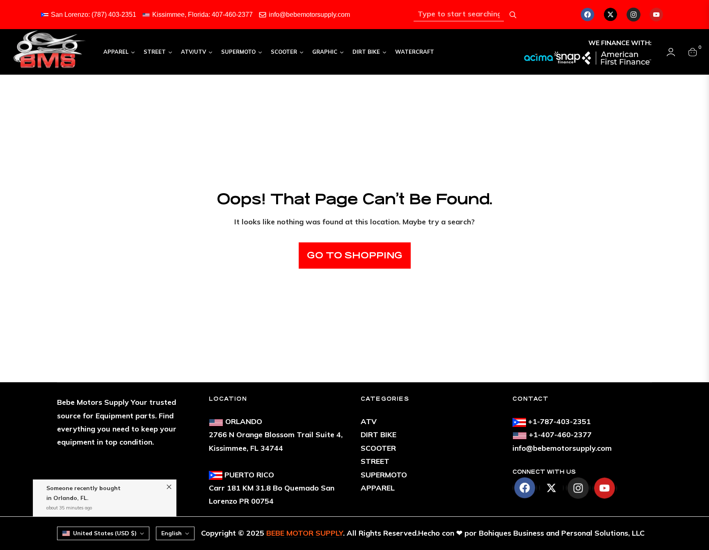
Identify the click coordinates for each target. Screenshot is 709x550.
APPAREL (378, 488)
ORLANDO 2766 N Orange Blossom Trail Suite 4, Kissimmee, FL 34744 (276, 435)
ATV (369, 421)
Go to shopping (355, 255)
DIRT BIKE (378, 434)
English (171, 533)
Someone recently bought (83, 473)
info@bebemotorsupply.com (309, 14)
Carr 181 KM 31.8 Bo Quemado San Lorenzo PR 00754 (271, 488)
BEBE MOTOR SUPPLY (304, 533)
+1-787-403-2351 (559, 421)
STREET (375, 461)
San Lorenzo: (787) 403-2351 (93, 14)
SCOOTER (378, 448)
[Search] (513, 15)
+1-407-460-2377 (560, 434)
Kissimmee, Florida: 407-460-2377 (202, 14)
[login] (671, 52)
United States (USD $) (105, 533)
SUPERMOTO (384, 474)
